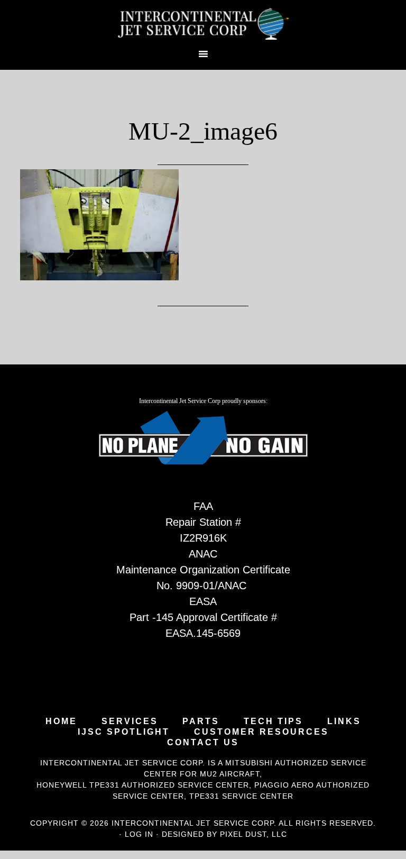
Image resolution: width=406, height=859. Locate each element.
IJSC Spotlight (124, 732)
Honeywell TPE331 (77, 785)
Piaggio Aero (284, 785)
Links (344, 721)
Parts (200, 721)
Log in (139, 834)
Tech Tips (273, 721)
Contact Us (203, 742)
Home (61, 721)
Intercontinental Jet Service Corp (202, 24)
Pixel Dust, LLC (253, 834)
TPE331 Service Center (241, 796)
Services (130, 721)
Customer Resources (261, 732)
